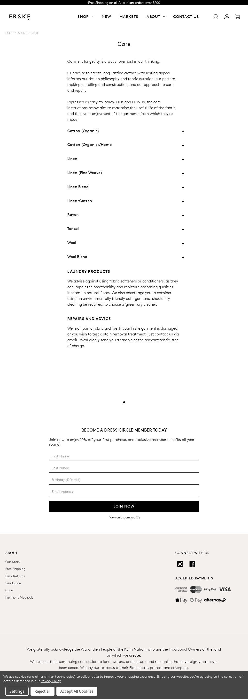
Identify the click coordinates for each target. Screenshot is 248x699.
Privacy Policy (51, 681)
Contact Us (186, 16)
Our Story (12, 562)
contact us (164, 334)
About (154, 16)
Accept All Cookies (76, 691)
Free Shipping (15, 569)
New (106, 16)
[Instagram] (180, 564)
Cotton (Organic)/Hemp (89, 144)
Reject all (42, 691)
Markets (128, 16)
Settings (16, 691)
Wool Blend (77, 256)
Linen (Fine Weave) (84, 172)
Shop (84, 16)
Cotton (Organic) (83, 131)
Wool (71, 242)
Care (9, 590)
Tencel (73, 228)
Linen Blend (78, 186)
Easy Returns (15, 576)
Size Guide (13, 583)
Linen (72, 158)
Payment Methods (19, 597)
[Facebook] (192, 564)
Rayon (73, 214)
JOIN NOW (124, 506)
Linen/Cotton (79, 200)
